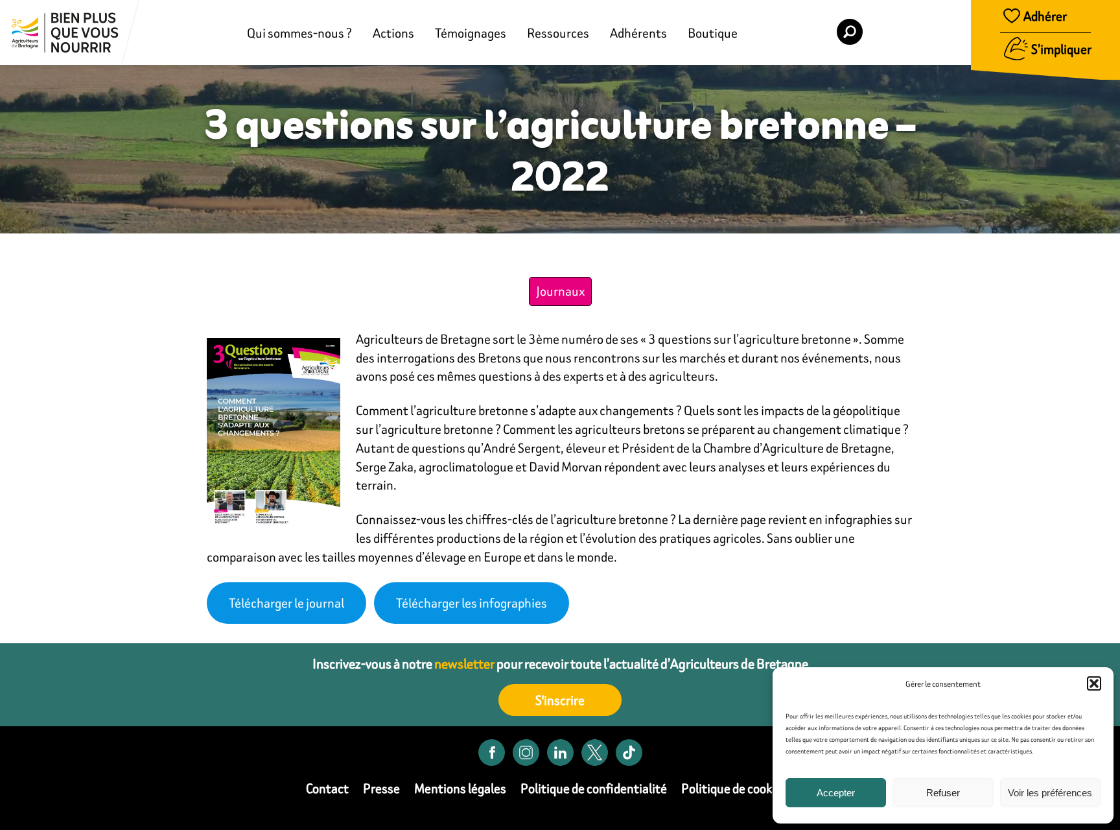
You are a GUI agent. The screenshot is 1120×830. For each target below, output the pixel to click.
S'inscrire (560, 700)
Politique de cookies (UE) (747, 788)
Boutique (713, 32)
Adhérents (638, 32)
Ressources (558, 32)
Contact (327, 788)
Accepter (836, 792)
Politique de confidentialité (593, 788)
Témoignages (470, 32)
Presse (381, 788)
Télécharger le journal (286, 602)
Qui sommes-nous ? (299, 32)
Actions (393, 32)
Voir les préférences (1050, 792)
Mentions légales (460, 788)
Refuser (943, 792)
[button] (1094, 683)
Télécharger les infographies (471, 602)
